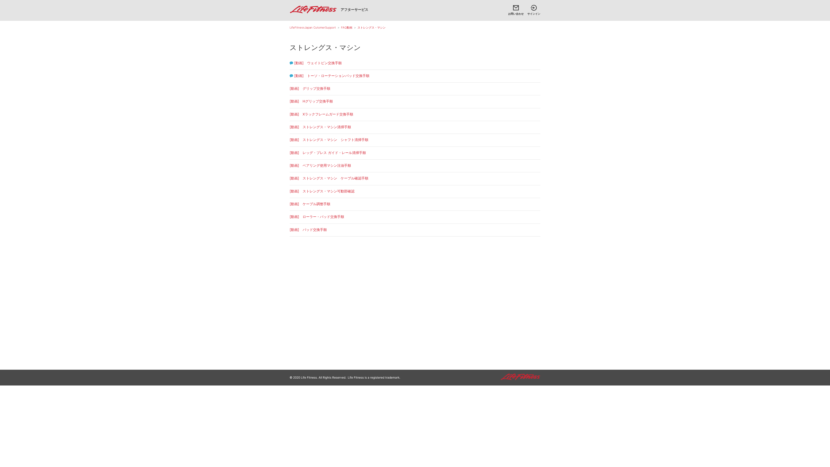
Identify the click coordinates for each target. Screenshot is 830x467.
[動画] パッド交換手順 (308, 229)
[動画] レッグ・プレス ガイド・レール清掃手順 (328, 152)
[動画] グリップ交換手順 (310, 88)
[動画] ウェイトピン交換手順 (318, 63)
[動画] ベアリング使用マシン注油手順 (320, 165)
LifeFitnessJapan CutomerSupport (313, 27)
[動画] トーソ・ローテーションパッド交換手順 (331, 76)
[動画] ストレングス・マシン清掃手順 (320, 127)
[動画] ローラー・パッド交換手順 (317, 216)
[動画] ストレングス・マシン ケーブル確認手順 (329, 178)
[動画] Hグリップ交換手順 (311, 101)
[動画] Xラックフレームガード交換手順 (321, 114)
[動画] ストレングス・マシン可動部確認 (322, 191)
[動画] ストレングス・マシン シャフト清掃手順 (329, 140)
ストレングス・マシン (372, 27)
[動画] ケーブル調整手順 (310, 204)
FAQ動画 (346, 27)
